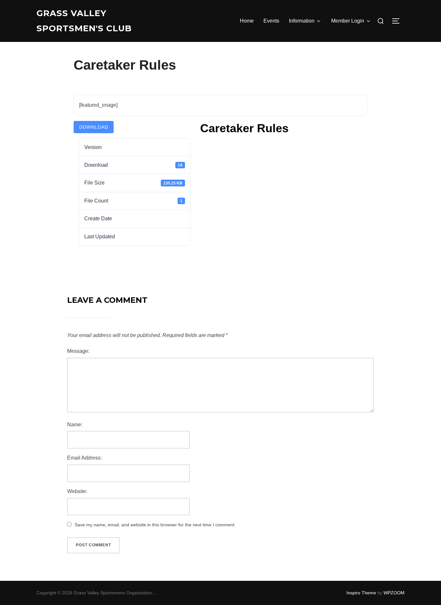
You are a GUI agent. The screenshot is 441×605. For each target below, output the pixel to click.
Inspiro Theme (361, 592)
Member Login (347, 21)
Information (301, 21)
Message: (78, 351)
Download (93, 127)
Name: (74, 424)
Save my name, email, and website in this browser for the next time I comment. (155, 524)
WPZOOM (394, 592)
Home (247, 21)
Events (271, 21)
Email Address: (84, 458)
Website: (77, 491)
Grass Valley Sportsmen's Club (84, 21)
